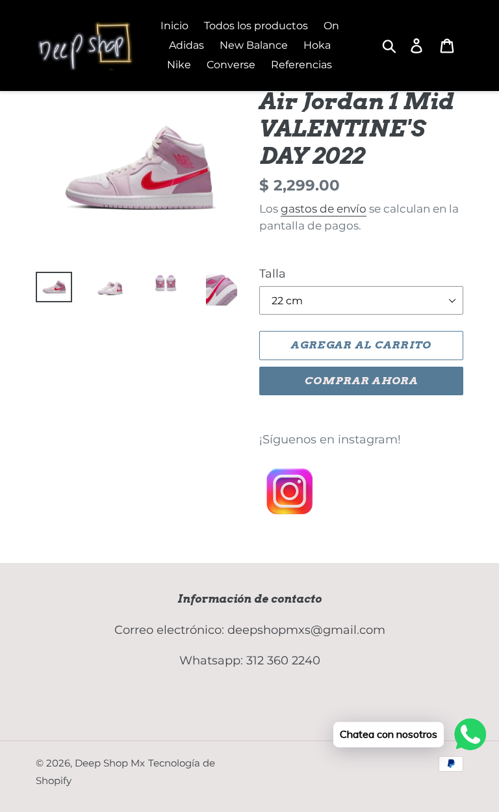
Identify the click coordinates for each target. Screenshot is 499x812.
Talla (272, 274)
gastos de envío (323, 208)
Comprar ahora (361, 380)
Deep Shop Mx (110, 763)
